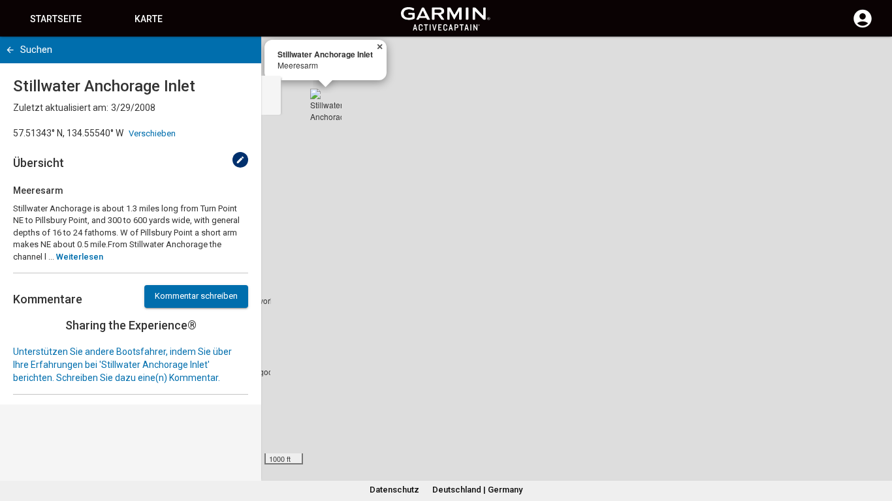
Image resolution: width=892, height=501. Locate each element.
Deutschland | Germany (477, 489)
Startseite (56, 19)
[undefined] (240, 160)
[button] (875, 441)
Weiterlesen (79, 257)
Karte (149, 19)
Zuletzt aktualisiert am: (60, 107)
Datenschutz (394, 489)
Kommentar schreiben (196, 296)
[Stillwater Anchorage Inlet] (326, 104)
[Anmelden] (862, 26)
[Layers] (869, 58)
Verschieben (152, 133)
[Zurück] (10, 50)
